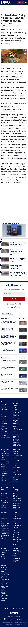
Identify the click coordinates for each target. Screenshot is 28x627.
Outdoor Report (17, 476)
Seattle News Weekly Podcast (17, 551)
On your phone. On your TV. (10, 223)
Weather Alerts (5, 523)
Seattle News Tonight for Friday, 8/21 (9, 375)
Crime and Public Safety (17, 501)
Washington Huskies (16, 528)
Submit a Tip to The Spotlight (16, 508)
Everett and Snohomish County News (16, 420)
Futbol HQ (15, 541)
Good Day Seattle (16, 450)
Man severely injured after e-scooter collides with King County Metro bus (18, 273)
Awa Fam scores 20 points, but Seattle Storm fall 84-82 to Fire (18, 260)
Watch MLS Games (4, 599)
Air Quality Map (5, 528)
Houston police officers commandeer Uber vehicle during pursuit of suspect (7, 329)
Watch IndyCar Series (5, 583)
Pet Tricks (15, 462)
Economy (3, 556)
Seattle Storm (16, 522)
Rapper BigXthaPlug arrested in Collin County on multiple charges (9, 349)
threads (17, 608)
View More (22, 319)
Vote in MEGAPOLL (16, 459)
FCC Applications (5, 437)
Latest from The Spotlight (17, 492)
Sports (15, 513)
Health (3, 470)
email (23, 608)
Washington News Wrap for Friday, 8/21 (8, 368)
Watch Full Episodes (15, 495)
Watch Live (20, 2)
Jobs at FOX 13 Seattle (5, 420)
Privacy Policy (15, 306)
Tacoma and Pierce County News (16, 416)
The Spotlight (16, 489)
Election (3, 459)
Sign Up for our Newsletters (5, 408)
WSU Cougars (16, 531)
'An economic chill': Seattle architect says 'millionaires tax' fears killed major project (8, 336)
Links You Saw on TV (5, 413)
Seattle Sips (4, 501)
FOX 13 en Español (3, 478)
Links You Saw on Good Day (17, 478)
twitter (20, 608)
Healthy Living (4, 471)
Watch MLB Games (4, 577)
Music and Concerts (3, 465)
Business (3, 554)
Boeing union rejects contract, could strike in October (8, 361)
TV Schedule (4, 416)
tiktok (14, 608)
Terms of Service (15, 307)
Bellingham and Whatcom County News (17, 430)
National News (5, 455)
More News (5, 449)
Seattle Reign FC (17, 525)
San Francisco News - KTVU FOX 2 (16, 436)
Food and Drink (5, 463)
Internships (4, 423)
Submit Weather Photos (17, 471)
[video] (23, 362)
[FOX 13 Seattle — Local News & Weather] (5, 2)
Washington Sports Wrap (16, 533)
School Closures (17, 474)
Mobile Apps (4, 406)
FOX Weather (4, 538)
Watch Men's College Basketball (4, 587)
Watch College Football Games (5, 573)
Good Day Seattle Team (17, 456)
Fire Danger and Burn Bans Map (5, 532)
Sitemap (3, 484)
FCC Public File (5, 433)
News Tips (4, 404)
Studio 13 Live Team (4, 494)
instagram (8, 608)
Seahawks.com (20, 158)
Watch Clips (4, 492)
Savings (3, 558)
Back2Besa (15, 481)
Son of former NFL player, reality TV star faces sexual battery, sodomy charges (9, 322)
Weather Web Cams (4, 515)
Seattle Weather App (5, 520)
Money (3, 548)
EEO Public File (5, 435)
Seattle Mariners (17, 517)
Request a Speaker (3, 425)
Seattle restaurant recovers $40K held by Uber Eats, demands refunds (18, 244)
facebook (11, 608)
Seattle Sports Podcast (16, 554)
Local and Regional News (16, 403)
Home (3, 402)
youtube (5, 608)
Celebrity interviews (3, 506)
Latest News (5, 319)
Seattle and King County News (17, 411)
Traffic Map (4, 518)
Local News (4, 451)
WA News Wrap (5, 453)
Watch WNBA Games (4, 596)
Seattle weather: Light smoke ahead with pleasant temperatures (18, 266)
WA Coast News (17, 433)
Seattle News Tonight (16, 408)
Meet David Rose (17, 498)
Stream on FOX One (5, 567)
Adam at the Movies (16, 464)
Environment (4, 473)
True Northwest (17, 469)
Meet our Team (5, 411)
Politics (3, 457)
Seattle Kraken (16, 524)
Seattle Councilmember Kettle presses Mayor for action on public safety (8, 343)
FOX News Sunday (4, 481)
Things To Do (16, 467)
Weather (4, 513)
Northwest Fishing (15, 543)
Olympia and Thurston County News (17, 425)
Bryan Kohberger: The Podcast (17, 561)
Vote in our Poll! (7, 313)
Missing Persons (17, 503)
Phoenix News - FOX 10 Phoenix (17, 444)
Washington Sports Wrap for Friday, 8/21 (8, 382)
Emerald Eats (4, 499)
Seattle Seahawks (17, 515)
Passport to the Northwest (5, 503)
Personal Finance (5, 550)
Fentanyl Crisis (16, 505)
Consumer (3, 468)
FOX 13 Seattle (12, 23)
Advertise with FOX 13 (4, 429)
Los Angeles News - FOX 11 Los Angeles (16, 441)
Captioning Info (5, 431)
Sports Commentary (16, 536)
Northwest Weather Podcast (17, 557)
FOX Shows (4, 418)
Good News (4, 475)
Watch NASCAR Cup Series (5, 580)
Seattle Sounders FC (17, 519)
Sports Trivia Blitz (17, 539)
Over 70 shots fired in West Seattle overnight (9, 389)
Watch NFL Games (4, 570)
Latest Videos (6, 358)
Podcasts (16, 548)
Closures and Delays (4, 525)
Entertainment (4, 461)
